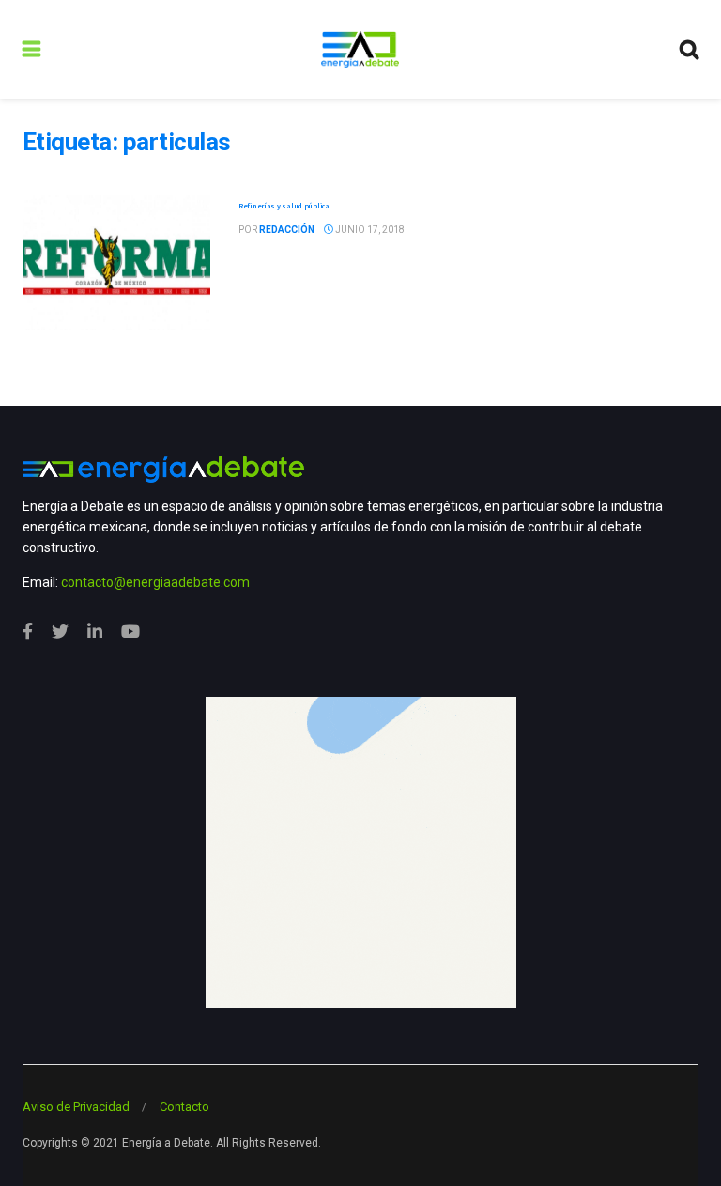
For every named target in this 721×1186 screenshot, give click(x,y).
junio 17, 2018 (369, 229)
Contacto (184, 1107)
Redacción (286, 229)
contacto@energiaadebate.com (155, 582)
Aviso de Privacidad (76, 1107)
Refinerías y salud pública (284, 205)
